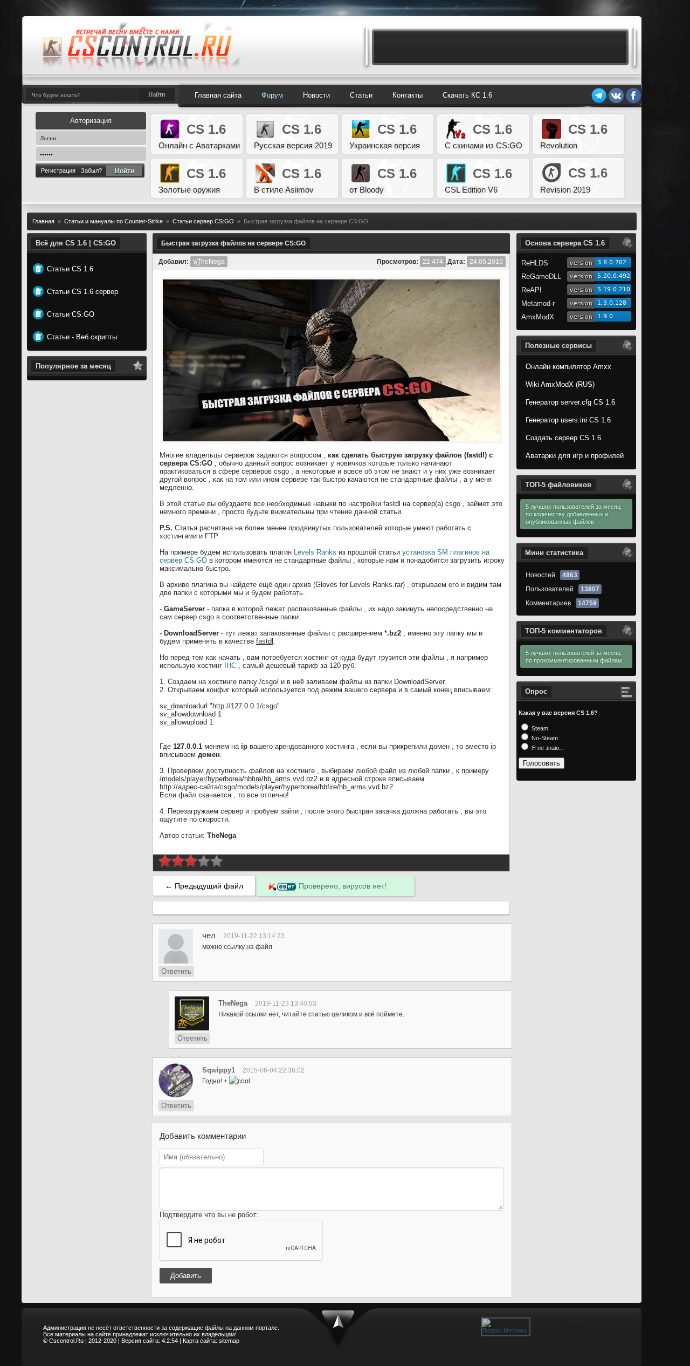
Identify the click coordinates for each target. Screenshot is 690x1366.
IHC (230, 665)
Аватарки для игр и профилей (575, 456)
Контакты (407, 95)
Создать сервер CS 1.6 (563, 438)
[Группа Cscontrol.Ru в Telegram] (599, 101)
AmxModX (537, 317)
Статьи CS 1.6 (70, 269)
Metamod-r (538, 303)
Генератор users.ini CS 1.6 (568, 420)
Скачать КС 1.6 (467, 95)
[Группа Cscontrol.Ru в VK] (616, 101)
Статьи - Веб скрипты (82, 337)
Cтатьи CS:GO (70, 314)
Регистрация (58, 170)
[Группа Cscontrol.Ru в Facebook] (633, 101)
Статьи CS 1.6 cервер (82, 292)
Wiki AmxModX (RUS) (560, 384)
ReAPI (531, 290)
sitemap (229, 1340)
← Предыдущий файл (204, 886)
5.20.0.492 (613, 275)
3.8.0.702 (611, 262)
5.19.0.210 (613, 289)
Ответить (176, 971)
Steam (539, 728)
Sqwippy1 (218, 1070)
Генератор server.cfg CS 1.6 (570, 402)
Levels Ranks (315, 552)
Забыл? (91, 170)
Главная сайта (218, 95)
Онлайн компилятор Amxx (568, 367)
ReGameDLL (541, 276)
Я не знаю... (547, 748)
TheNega (232, 1003)
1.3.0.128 (611, 302)
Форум (272, 95)
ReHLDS (534, 263)
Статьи (361, 95)
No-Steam (544, 738)
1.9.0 (605, 316)
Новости (316, 95)
